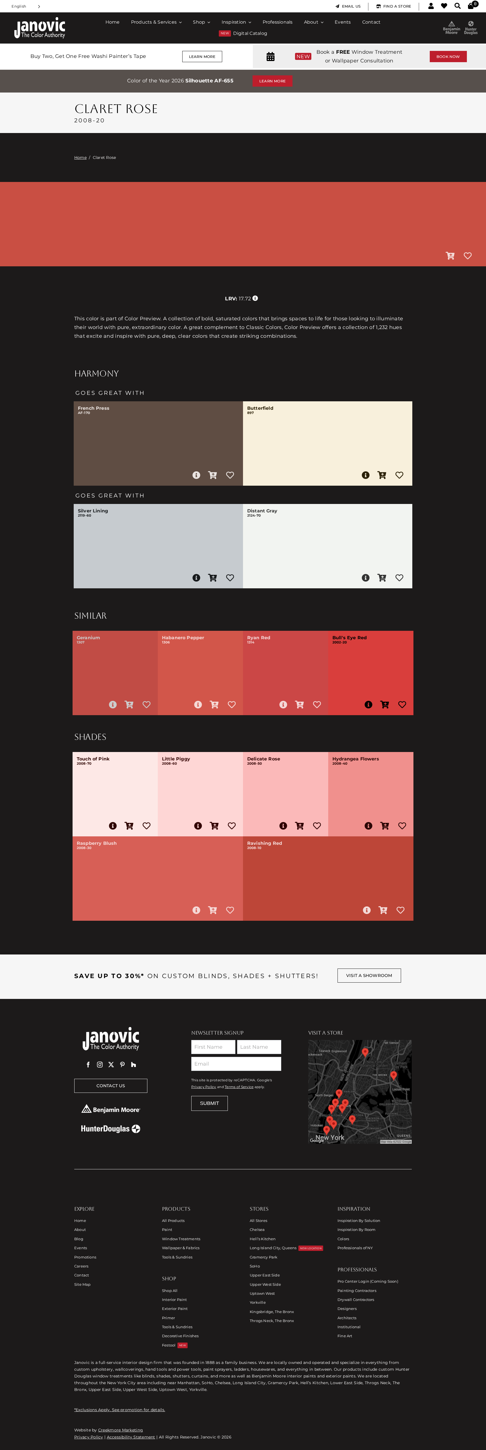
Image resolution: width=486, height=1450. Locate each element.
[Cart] (470, 6)
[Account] (431, 6)
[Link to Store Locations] (360, 1091)
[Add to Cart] (450, 256)
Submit (209, 1103)
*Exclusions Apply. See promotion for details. (119, 1409)
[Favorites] (444, 6)
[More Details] (196, 475)
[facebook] (88, 1065)
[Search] (457, 6)
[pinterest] (122, 1065)
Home (80, 157)
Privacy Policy (203, 1087)
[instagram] (100, 1065)
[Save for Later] (467, 256)
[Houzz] (133, 1065)
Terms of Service (239, 1087)
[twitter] (111, 1065)
